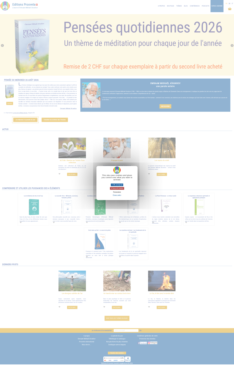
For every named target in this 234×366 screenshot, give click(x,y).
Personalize (117, 192)
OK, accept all (117, 185)
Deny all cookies (117, 188)
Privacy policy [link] (117, 195)
